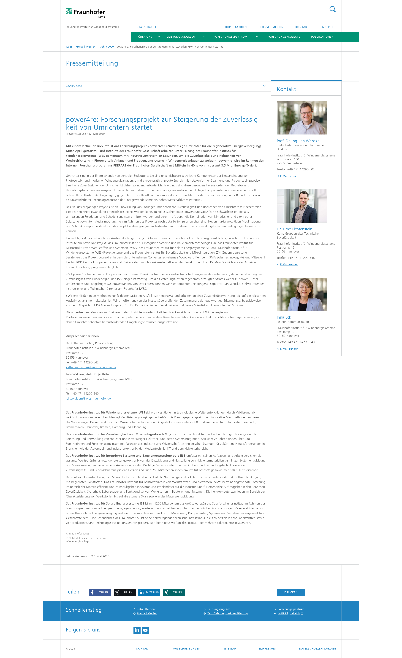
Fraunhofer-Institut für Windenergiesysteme (92, 26)
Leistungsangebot (181, 36)
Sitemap (230, 648)
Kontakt (302, 27)
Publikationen (322, 36)
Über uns (145, 36)
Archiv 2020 (106, 46)
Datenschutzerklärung (317, 648)
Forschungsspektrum (230, 36)
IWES (69, 46)
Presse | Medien (272, 27)
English (327, 27)
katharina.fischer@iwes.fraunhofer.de (91, 367)
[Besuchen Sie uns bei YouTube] (145, 630)
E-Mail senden (289, 176)
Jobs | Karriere (236, 27)
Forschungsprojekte (284, 36)
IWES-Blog (145, 26)
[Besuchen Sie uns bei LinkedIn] (137, 630)
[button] (100, 592)
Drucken (291, 592)
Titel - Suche (332, 9)
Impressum (267, 648)
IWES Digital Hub (289, 613)
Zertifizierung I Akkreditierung (227, 613)
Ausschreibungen (186, 648)
